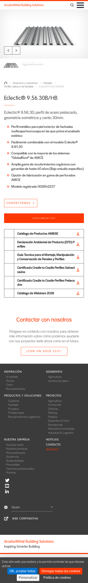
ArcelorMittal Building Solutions (24, 5)
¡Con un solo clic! (44, 351)
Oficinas (53, 409)
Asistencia (12, 456)
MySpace (52, 449)
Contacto (53, 444)
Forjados (13, 409)
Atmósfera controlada (61, 428)
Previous (8, 50)
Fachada (47, 83)
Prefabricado (16, 412)
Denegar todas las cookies (61, 571)
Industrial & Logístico (60, 432)
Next (16, 50)
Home (5, 83)
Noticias (52, 439)
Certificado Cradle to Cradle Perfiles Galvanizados (46, 269)
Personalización (15, 452)
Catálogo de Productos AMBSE (37, 233)
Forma (10, 381)
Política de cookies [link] (57, 577)
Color (9, 384)
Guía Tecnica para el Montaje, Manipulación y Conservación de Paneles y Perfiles (45, 256)
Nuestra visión (15, 445)
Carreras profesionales (20, 468)
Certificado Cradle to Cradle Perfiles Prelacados (46, 282)
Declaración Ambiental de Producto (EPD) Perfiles (46, 244)
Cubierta (13, 401)
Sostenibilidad (15, 460)
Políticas (11, 472)
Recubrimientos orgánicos (24, 417)
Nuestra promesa (16, 448)
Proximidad (13, 464)
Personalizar (28, 577)
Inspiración (13, 371)
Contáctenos (18, 203)
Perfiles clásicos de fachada (18, 86)
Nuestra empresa (17, 439)
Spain (16, 507)
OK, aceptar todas (22, 571)
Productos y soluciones (25, 83)
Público (52, 417)
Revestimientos (15, 389)
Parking (52, 412)
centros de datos (58, 381)
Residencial (55, 424)
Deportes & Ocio (58, 420)
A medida (12, 377)
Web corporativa (25, 518)
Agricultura (55, 377)
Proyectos (53, 395)
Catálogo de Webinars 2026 (35, 293)
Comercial (54, 404)
